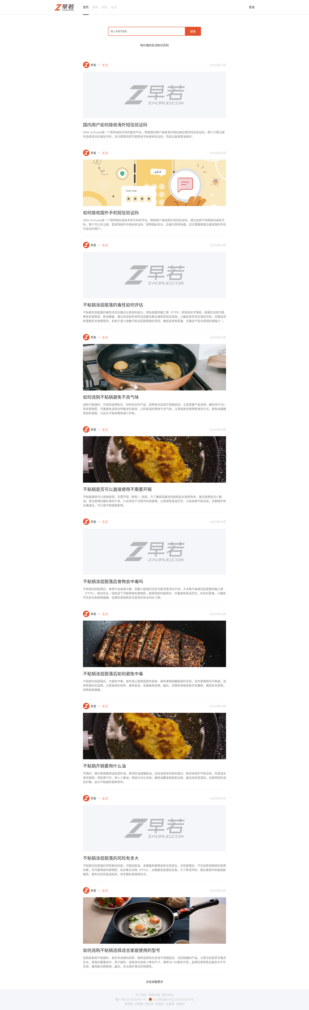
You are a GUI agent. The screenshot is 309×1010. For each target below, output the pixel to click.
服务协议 (167, 995)
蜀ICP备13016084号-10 (130, 999)
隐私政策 (154, 995)
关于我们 (141, 995)
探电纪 (159, 1004)
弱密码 (180, 1004)
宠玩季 (149, 1004)
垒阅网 (139, 1004)
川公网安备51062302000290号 (173, 999)
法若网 (170, 1004)
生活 (114, 7)
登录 (252, 7)
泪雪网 (128, 1004)
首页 (86, 7)
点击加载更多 (154, 982)
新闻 (95, 7)
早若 (93, 65)
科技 (104, 7)
